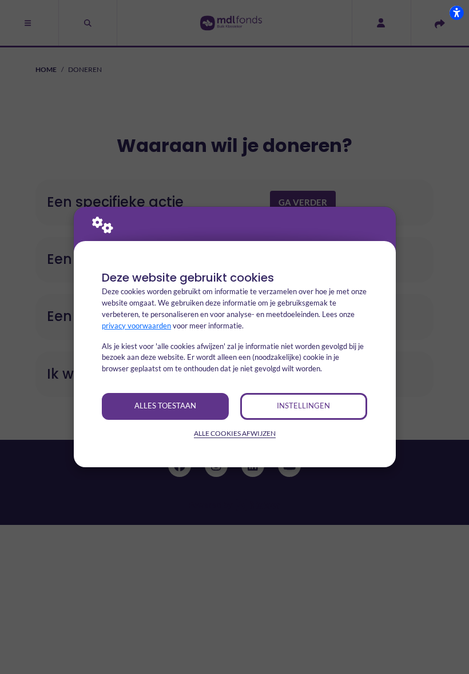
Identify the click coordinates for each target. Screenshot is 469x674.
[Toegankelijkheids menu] (456, 12)
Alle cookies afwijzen (235, 433)
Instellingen (303, 405)
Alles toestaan (165, 405)
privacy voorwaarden (136, 325)
